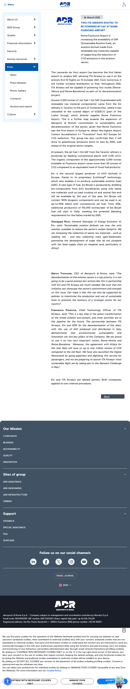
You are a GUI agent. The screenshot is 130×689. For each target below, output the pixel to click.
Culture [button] (11, 114)
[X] (58, 562)
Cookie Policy (54, 670)
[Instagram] (71, 562)
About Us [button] (12, 19)
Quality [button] (11, 35)
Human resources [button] (17, 59)
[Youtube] (84, 562)
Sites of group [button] (14, 474)
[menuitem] (10, 436)
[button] (65, 585)
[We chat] (97, 562)
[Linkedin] (33, 562)
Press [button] (10, 66)
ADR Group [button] (13, 27)
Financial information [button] (19, 43)
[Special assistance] (124, 4)
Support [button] (9, 513)
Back (107, 396)
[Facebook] (46, 562)
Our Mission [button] (12, 429)
